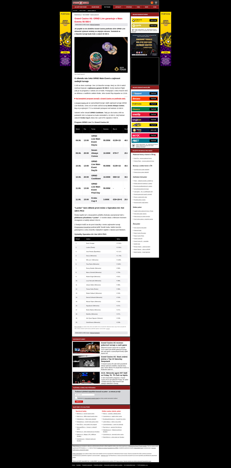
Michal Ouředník (95, 24)
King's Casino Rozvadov (140, 233)
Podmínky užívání (98, 465)
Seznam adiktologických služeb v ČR (107, 461)
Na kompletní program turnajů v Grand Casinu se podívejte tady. (101, 98)
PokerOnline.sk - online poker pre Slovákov (113, 437)
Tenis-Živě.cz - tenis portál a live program (87, 424)
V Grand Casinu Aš (81, 103)
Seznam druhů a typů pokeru (141, 202)
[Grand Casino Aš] (144, 56)
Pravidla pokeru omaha (139, 200)
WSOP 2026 (137, 244)
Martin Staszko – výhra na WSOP (142, 249)
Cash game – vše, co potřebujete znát (143, 191)
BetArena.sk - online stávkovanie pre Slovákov (88, 431)
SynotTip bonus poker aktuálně (141, 169)
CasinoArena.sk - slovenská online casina (113, 434)
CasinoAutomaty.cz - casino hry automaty (113, 424)
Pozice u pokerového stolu (140, 197)
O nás (73, 465)
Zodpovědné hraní (138, 448)
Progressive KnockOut (82, 227)
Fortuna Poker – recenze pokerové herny (144, 161)
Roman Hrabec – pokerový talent (142, 246)
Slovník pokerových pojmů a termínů (143, 194)
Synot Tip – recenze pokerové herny (143, 158)
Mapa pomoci (119, 461)
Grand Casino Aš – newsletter (141, 241)
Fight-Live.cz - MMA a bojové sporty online (87, 416)
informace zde (104, 455)
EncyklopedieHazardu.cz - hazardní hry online (114, 419)
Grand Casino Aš (92, 10)
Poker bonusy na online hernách (142, 216)
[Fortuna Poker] (165, 65)
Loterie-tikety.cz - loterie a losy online (112, 421)
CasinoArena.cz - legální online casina (112, 416)
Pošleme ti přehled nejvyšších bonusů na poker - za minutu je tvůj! (97, 391)
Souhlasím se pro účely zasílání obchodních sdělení (97, 398)
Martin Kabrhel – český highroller (142, 252)
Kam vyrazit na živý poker (140, 227)
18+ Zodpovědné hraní (129, 465)
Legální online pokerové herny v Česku (143, 211)
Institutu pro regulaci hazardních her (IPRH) (107, 448)
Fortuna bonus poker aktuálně (141, 172)
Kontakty (79, 465)
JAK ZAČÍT (75, 10)
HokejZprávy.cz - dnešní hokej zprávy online (87, 421)
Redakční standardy (87, 465)
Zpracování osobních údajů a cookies (113, 465)
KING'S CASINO (82, 10)
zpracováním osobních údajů (92, 398)
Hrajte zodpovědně (77, 326)
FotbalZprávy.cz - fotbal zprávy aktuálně (86, 419)
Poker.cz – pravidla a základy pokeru (112, 413)
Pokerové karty (137, 230)
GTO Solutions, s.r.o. (143, 465)
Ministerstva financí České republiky (138, 446)
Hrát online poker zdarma (140, 213)
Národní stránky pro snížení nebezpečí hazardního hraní (137, 461)
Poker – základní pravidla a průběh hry (143, 180)
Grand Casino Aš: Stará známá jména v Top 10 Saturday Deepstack (114, 359)
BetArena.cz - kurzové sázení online (85, 413)
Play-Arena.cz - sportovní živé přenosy (112, 427)
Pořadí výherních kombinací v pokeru (143, 183)
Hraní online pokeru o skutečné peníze (143, 219)
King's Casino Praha (139, 236)
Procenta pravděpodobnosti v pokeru (143, 186)
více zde (108, 328)
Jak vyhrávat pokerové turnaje (141, 189)
